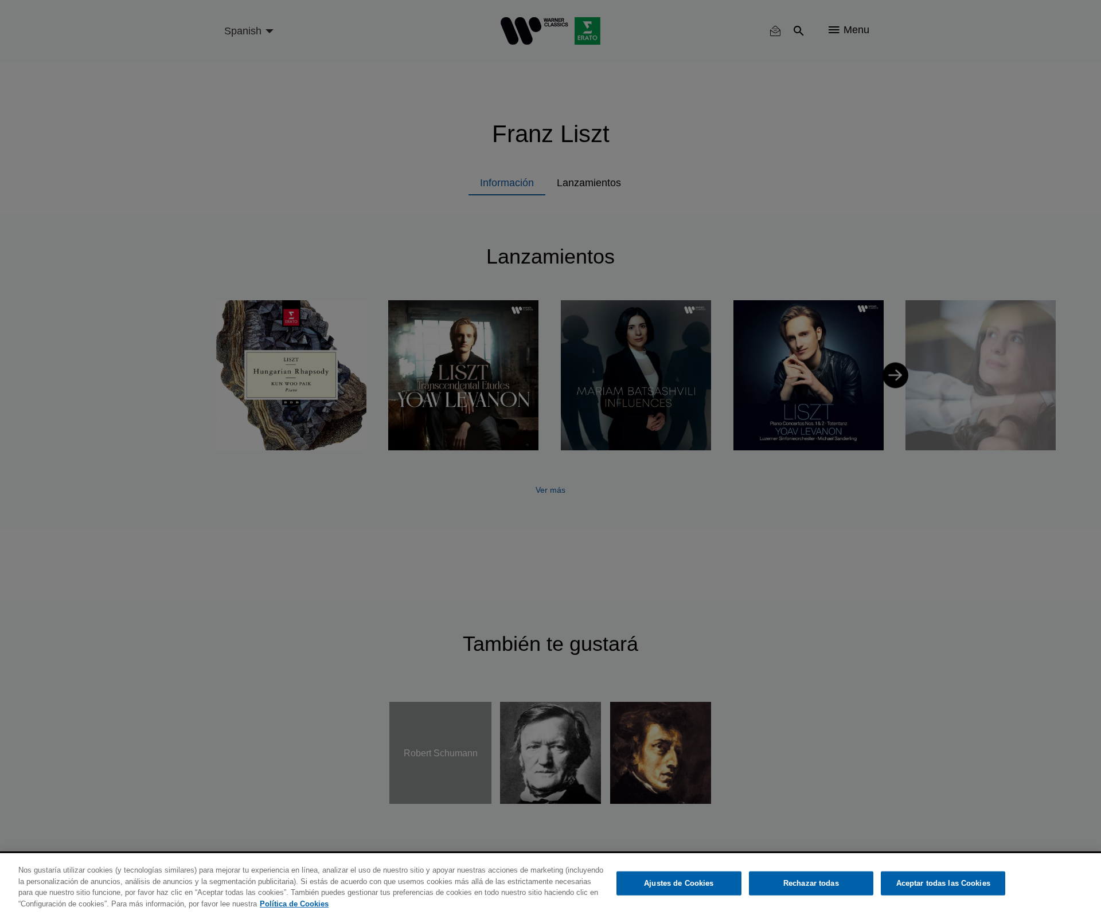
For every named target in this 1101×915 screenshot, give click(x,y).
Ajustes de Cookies (678, 883)
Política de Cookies (294, 903)
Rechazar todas (811, 883)
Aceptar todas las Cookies (943, 883)
